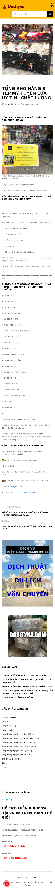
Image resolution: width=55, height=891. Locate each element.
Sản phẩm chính (9, 718)
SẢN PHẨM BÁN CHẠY (11, 759)
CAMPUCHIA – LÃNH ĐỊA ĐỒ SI (17, 697)
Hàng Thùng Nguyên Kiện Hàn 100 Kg (18, 734)
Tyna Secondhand (30, 104)
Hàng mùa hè (7, 730)
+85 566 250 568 (14, 846)
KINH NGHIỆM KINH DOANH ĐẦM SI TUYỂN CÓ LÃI (27, 686)
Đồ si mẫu (6, 722)
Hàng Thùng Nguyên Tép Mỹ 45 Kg (17, 751)
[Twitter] (7, 800)
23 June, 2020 (9, 104)
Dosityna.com (16, 487)
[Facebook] (3, 800)
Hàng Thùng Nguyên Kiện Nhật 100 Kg (18, 742)
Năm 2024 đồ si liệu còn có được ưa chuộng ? (25, 675)
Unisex (4, 767)
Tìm (50, 14)
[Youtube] (11, 800)
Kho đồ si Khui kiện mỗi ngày (23, 492)
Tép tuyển (6, 763)
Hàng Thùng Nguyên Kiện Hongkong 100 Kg (20, 738)
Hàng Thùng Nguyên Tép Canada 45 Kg (19, 746)
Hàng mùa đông (9, 726)
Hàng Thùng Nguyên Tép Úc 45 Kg (16, 755)
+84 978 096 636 (14, 858)
